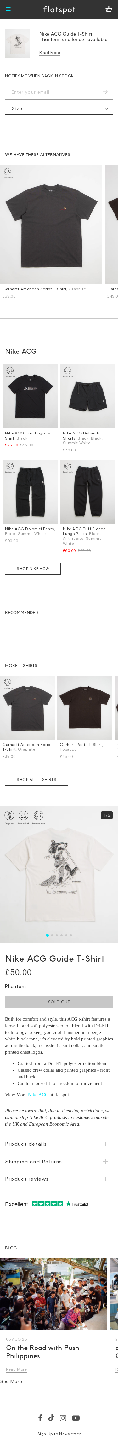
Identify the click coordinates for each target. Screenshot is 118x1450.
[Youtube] (76, 1417)
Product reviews (27, 1179)
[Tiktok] (51, 1417)
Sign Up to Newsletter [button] (59, 1433)
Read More (49, 52)
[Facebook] (40, 1417)
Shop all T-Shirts (36, 779)
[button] (47, 935)
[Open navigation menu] (8, 9)
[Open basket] (109, 9)
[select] (59, 108)
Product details (26, 1144)
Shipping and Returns (33, 1161)
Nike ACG (38, 1094)
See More (11, 1381)
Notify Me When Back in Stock (39, 75)
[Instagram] (63, 1417)
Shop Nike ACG (33, 568)
